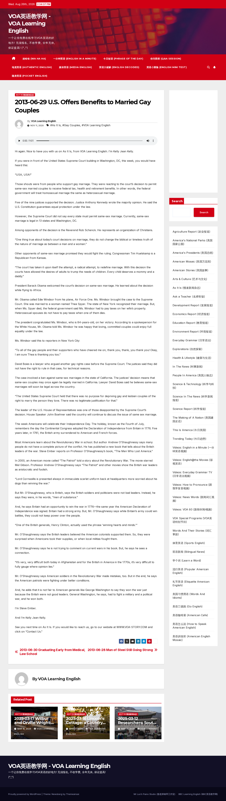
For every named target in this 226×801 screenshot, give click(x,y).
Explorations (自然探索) (187, 349)
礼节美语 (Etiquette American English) (191, 583)
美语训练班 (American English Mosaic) (191, 638)
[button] (208, 67)
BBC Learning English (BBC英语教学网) (198, 794)
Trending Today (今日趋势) (189, 438)
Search (177, 201)
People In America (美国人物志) (193, 375)
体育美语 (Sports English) (189, 543)
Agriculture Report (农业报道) (191, 231)
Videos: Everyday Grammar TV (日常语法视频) (192, 474)
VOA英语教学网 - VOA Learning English (29, 23)
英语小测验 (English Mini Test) (167, 67)
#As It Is (55, 125)
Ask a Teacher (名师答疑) (189, 296)
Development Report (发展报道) (193, 305)
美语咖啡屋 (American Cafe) (190, 615)
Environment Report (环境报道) (192, 331)
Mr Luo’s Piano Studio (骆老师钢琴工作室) (154, 794)
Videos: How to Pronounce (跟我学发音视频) (192, 486)
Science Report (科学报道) (189, 408)
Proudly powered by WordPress (25, 794)
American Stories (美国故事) (190, 270)
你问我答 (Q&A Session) (165, 58)
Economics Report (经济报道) (191, 314)
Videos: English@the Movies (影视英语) (193, 461)
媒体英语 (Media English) (75, 67)
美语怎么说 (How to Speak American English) (189, 625)
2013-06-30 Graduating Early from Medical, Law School (52, 652)
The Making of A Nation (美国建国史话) (193, 419)
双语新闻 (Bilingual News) (189, 551)
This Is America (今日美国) (189, 430)
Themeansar (72, 794)
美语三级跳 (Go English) (188, 606)
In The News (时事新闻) (188, 366)
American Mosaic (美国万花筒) (192, 261)
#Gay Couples (71, 125)
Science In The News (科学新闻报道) (193, 398)
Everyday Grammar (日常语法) (192, 340)
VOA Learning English (43, 121)
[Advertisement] (193, 141)
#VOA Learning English (96, 125)
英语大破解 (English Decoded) (119, 67)
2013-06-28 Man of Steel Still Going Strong (120, 650)
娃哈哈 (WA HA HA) (34, 58)
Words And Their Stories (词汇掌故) (192, 532)
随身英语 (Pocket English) (29, 75)
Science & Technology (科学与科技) (193, 385)
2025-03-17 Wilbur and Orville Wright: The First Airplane (32, 722)
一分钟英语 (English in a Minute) (74, 58)
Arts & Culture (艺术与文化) (190, 279)
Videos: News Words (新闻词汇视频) (193, 498)
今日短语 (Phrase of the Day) (123, 58)
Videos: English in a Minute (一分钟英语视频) (193, 449)
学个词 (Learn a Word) (187, 560)
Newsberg (57, 794)
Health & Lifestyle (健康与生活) (192, 357)
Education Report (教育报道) (191, 322)
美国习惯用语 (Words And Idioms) (189, 595)
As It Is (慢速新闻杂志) (25, 95)
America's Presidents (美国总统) (193, 252)
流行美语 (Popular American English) (191, 571)
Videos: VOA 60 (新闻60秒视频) (192, 509)
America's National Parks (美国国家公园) (193, 242)
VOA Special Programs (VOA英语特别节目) (192, 520)
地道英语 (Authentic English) (32, 67)
